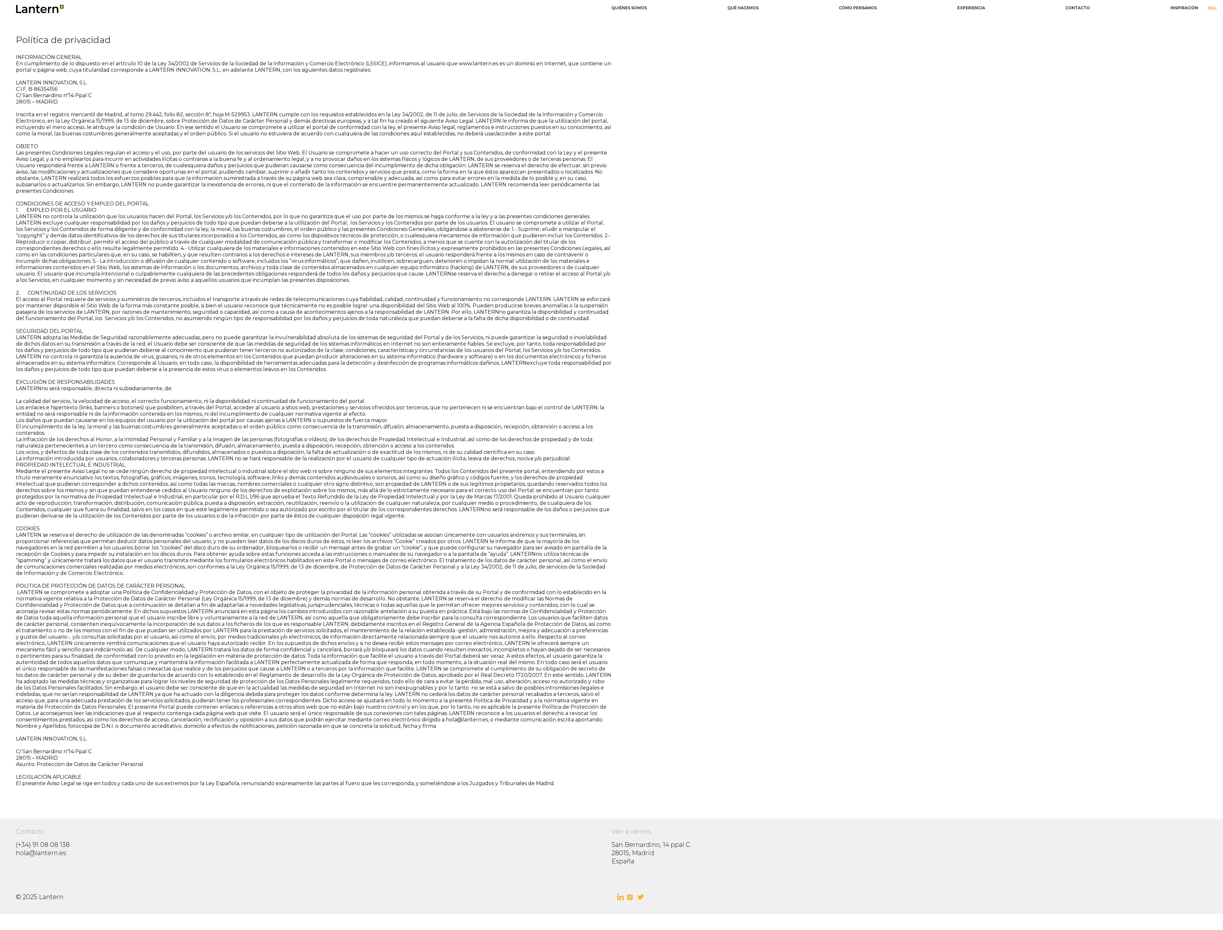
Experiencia (971, 7)
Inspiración (1184, 7)
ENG (1212, 8)
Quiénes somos (629, 7)
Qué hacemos (743, 7)
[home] (302, 8)
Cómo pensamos (858, 7)
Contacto (1077, 7)
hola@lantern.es (41, 853)
